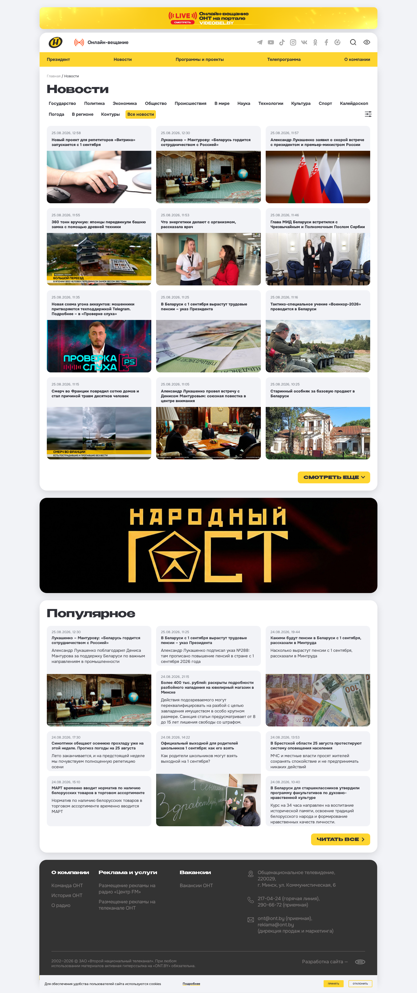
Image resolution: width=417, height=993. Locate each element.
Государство (62, 103)
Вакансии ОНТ (196, 886)
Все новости (140, 114)
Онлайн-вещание (108, 42)
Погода (56, 114)
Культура (301, 103)
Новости (123, 59)
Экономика (125, 103)
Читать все (338, 839)
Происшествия (190, 103)
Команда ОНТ (67, 886)
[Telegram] (260, 42)
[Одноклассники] (315, 42)
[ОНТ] (56, 42)
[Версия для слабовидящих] (366, 42)
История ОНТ (66, 895)
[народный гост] (208, 545)
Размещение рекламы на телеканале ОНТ (127, 905)
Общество (156, 103)
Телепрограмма (284, 59)
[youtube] (271, 42)
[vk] (304, 42)
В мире (222, 103)
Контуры (110, 114)
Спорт (325, 103)
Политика (94, 103)
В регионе (82, 114)
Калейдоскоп (354, 103)
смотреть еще (331, 477)
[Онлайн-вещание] (208, 18)
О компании (357, 59)
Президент (58, 59)
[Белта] (357, 962)
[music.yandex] (337, 42)
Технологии (270, 103)
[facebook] (326, 42)
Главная (54, 76)
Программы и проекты (200, 59)
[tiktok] (282, 42)
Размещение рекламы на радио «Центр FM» (127, 889)
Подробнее (191, 984)
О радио (60, 905)
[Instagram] (293, 42)
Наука (243, 103)
